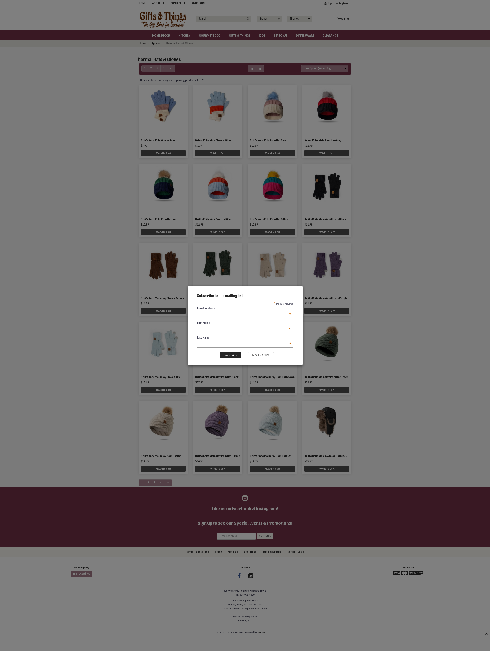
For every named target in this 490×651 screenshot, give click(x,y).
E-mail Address (244, 308)
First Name (244, 323)
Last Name (244, 338)
